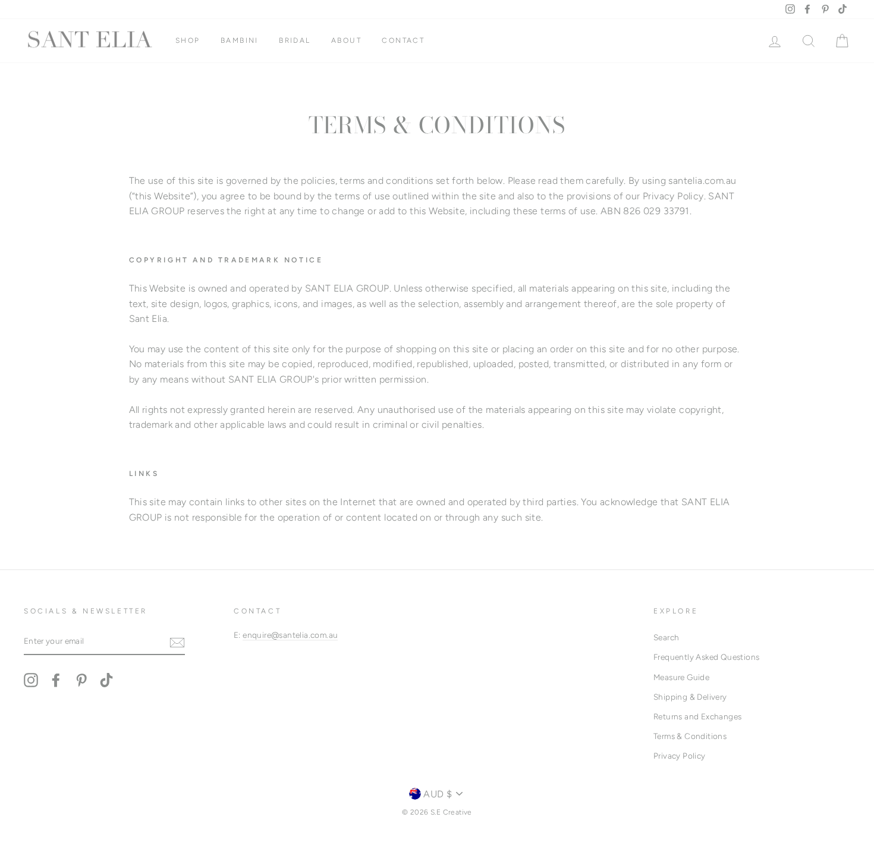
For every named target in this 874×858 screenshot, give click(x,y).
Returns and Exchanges (697, 716)
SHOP (187, 40)
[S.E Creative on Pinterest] (81, 680)
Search (666, 637)
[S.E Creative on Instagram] (31, 680)
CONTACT (403, 40)
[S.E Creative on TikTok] (106, 680)
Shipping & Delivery (690, 697)
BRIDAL (294, 40)
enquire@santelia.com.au (290, 635)
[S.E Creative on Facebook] (56, 680)
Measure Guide (681, 677)
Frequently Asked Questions (706, 657)
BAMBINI (240, 40)
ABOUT (346, 40)
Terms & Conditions (690, 736)
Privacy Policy (679, 755)
